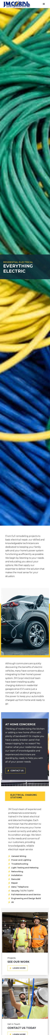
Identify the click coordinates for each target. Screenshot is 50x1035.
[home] (16, 4)
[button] (44, 4)
